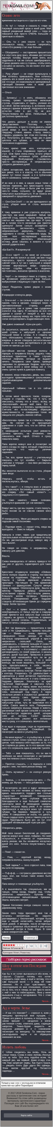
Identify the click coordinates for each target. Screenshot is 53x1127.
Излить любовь (14, 1047)
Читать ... (46, 1001)
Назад (6, 937)
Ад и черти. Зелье (16, 1008)
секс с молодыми (24, 1083)
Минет (16, 952)
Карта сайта (26, 1115)
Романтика (25, 952)
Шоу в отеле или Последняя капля (24, 967)
